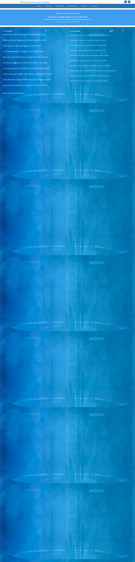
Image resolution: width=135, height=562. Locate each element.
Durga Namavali (59, 6)
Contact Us (95, 6)
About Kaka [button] (84, 6)
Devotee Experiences (72, 6)
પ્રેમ (15, 63)
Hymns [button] (39, 6)
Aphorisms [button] (48, 6)
